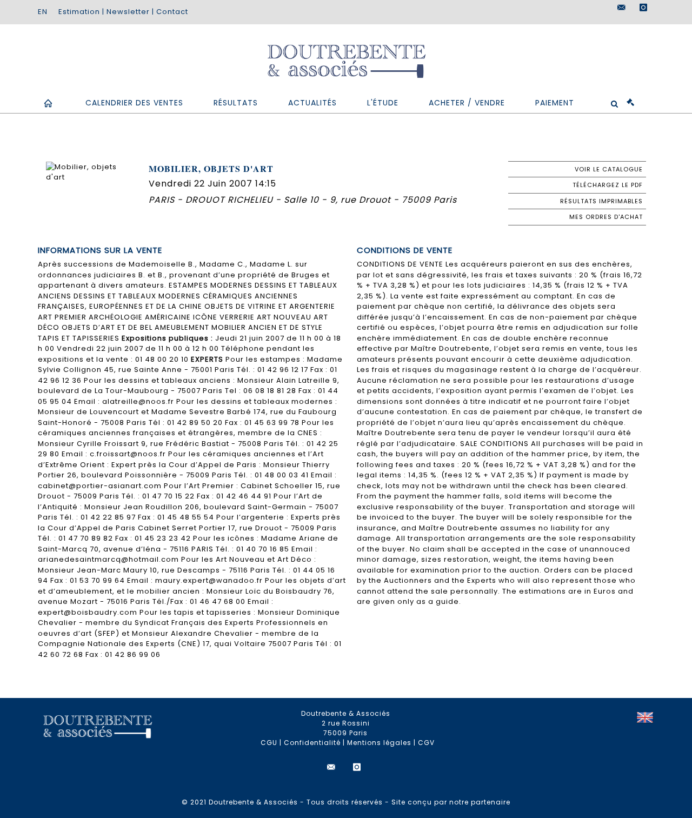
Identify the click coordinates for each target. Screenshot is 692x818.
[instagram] (643, 7)
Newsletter (128, 11)
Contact (172, 11)
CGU (269, 742)
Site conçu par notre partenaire (450, 802)
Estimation (79, 11)
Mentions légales (379, 742)
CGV (426, 742)
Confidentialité (312, 742)
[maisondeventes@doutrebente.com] (622, 7)
